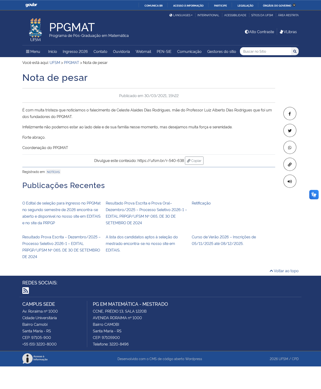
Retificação (201, 202)
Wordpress (193, 358)
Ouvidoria (121, 51)
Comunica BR (154, 5)
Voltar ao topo (286, 270)
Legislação (245, 5)
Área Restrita (288, 15)
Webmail (143, 51)
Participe (220, 5)
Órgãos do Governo (277, 5)
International (208, 15)
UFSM (283, 358)
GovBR (31, 5)
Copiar (197, 160)
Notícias (53, 172)
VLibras (290, 31)
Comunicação (189, 51)
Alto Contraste (261, 31)
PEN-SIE (164, 51)
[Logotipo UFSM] (35, 28)
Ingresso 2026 (75, 51)
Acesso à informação (188, 5)
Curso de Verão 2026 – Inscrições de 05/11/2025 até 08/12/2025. (224, 240)
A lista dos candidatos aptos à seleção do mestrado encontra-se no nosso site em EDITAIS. (142, 243)
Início (52, 51)
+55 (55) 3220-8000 (39, 343)
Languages (181, 15)
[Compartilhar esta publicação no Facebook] (289, 113)
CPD (295, 358)
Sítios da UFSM (262, 15)
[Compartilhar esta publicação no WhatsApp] (289, 147)
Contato (100, 51)
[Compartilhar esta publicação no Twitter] (289, 130)
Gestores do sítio (221, 51)
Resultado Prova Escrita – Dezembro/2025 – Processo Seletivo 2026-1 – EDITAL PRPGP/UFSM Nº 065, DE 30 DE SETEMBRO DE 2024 (61, 246)
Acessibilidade (235, 15)
